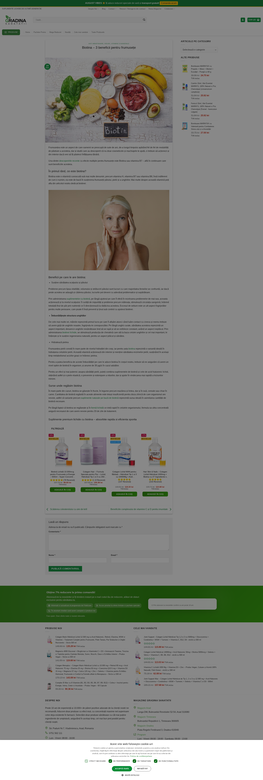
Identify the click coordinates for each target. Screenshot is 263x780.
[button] (131, 775)
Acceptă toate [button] (122, 768)
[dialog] (131, 760)
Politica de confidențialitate (141, 756)
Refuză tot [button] (142, 768)
